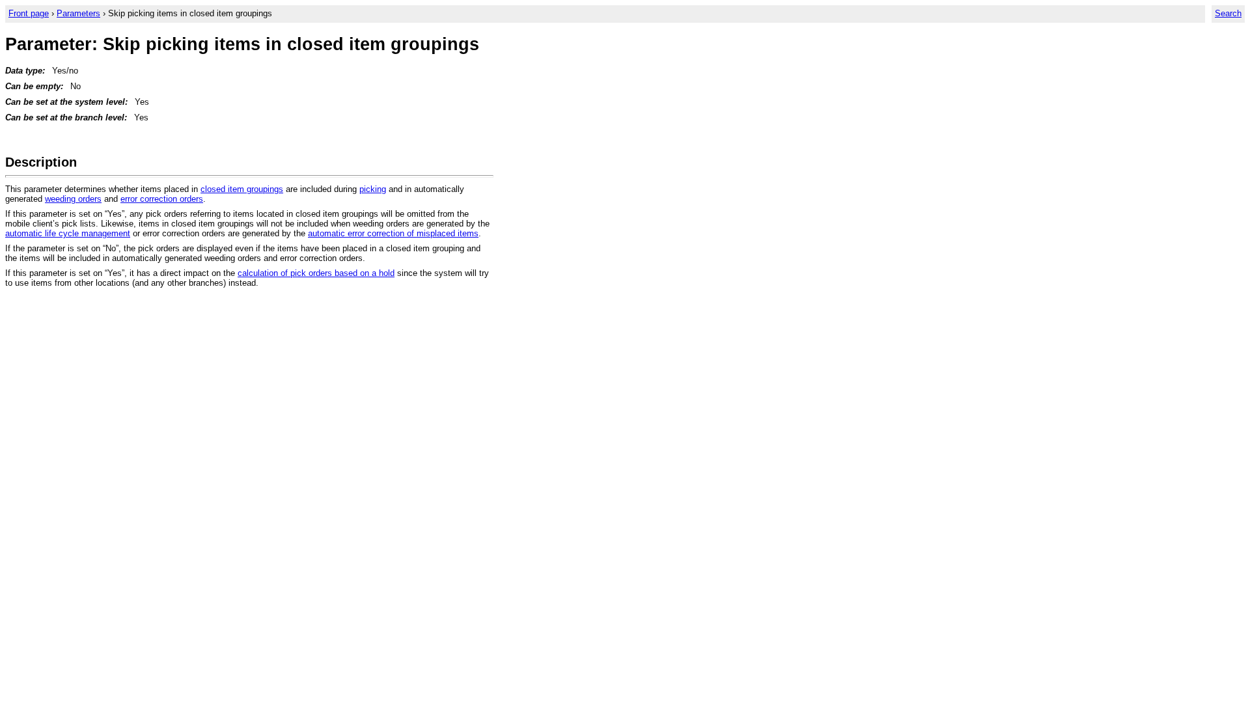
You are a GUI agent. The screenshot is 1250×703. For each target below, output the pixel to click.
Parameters (78, 13)
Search (1228, 13)
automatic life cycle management (67, 233)
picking (372, 189)
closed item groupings (242, 189)
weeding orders (73, 199)
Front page (28, 13)
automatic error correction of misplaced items (393, 233)
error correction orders (161, 199)
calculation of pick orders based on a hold (316, 273)
